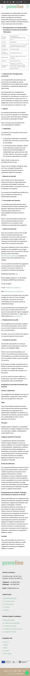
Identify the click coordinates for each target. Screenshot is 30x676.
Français (18, 2)
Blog (5, 648)
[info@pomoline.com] (5, 2)
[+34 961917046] (11, 2)
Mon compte (8, 653)
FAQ (25, 1)
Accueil (6, 642)
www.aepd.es (18, 316)
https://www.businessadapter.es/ (14, 291)
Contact (6, 650)
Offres (6, 645)
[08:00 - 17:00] (8, 2)
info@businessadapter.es (9, 255)
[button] (2, 7)
